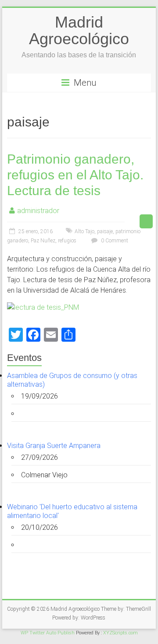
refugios (67, 241)
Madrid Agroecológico (79, 30)
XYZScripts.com (120, 633)
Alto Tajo (84, 231)
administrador (38, 210)
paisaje (105, 231)
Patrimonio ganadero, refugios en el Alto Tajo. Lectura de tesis (75, 175)
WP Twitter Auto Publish (48, 633)
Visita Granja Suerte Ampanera (54, 445)
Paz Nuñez (43, 241)
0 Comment (114, 241)
